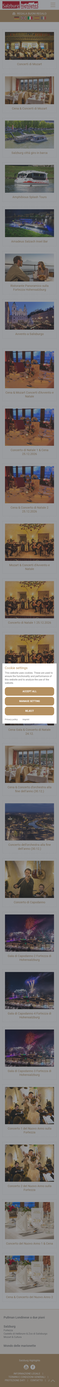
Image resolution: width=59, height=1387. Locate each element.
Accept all (30, 691)
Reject (29, 710)
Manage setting (29, 701)
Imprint (26, 719)
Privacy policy (11, 719)
